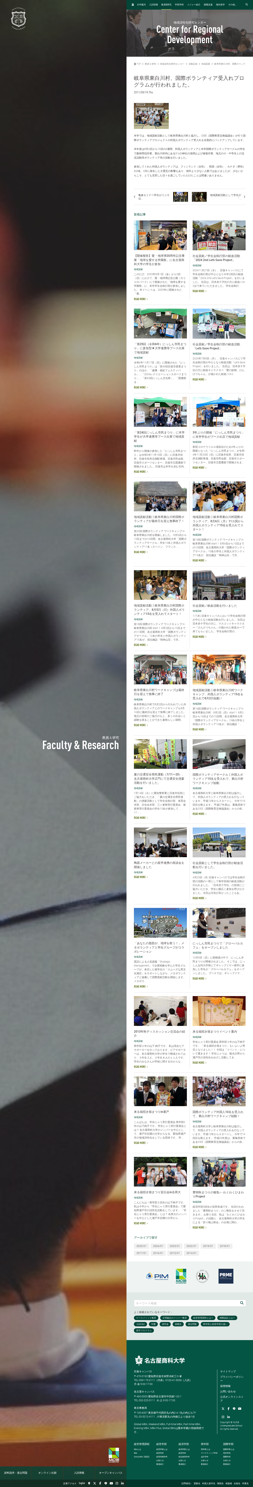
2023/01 (175, 1246)
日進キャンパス (143, 1371)
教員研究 (166, 5)
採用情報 (225, 1386)
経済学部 (184, 1444)
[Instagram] (117, 1483)
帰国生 (220, 1484)
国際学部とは (228, 1449)
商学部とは (205, 1449)
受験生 (197, 1484)
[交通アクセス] (89, 1483)
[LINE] (106, 1483)
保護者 (228, 1484)
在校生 (237, 1484)
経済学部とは (184, 1449)
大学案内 (141, 5)
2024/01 (158, 1246)
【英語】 (142, 1457)
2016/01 (158, 1253)
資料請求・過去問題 (15, 1473)
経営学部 (161, 1444)
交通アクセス (69, 1484)
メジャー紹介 (193, 5)
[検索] (242, 1303)
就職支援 (208, 5)
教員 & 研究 (150, 64)
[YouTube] (111, 1483)
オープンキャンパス (110, 1473)
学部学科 (179, 5)
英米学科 (227, 1453)
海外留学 (220, 5)
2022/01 (192, 1246)
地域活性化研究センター (172, 64)
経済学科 (182, 1453)
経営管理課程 (141, 1444)
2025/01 (142, 1246)
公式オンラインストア (232, 1398)
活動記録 (193, 64)
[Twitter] (94, 1483)
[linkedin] (122, 1483)
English (82, 1483)
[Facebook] (100, 1483)
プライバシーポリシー (232, 1378)
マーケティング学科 (209, 1453)
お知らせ (160, 1460)
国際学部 (228, 1444)
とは (137, 1449)
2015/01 (175, 1253)
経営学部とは (161, 1449)
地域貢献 (205, 64)
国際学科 (227, 1457)
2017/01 (142, 1253)
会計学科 (204, 1457)
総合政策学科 (184, 1457)
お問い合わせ (228, 1391)
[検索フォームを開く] (246, 4)
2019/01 (208, 1246)
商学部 (205, 1444)
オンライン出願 (47, 1473)
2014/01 (192, 1253)
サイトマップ (228, 1371)
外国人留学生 (208, 1484)
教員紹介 (160, 1464)
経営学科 (160, 1453)
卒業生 (245, 1484)
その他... (232, 5)
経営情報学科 (161, 1457)
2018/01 (225, 1246)
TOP (138, 64)
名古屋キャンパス (144, 1391)
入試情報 (79, 1473)
